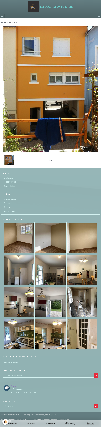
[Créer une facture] (90, 423)
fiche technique (10, 186)
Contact (7, 203)
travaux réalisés (10, 199)
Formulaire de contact (10, 363)
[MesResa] (50, 423)
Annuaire (7, 207)
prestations (8, 178)
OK (96, 375)
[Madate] (31, 423)
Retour (50, 160)
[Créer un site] (11, 423)
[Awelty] (70, 423)
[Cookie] (5, 422)
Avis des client (9, 211)
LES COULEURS (10, 182)
